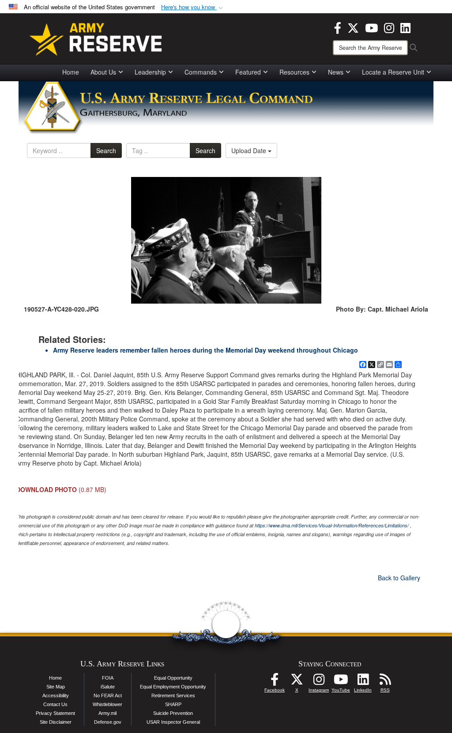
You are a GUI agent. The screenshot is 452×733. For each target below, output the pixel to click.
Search (106, 150)
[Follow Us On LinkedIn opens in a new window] (363, 681)
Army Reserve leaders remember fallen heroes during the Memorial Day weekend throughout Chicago (205, 350)
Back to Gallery (399, 577)
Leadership (150, 72)
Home (70, 72)
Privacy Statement (55, 713)
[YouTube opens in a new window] (371, 27)
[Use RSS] (385, 681)
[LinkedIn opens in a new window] (405, 27)
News (335, 72)
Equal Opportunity (173, 677)
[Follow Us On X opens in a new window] (297, 681)
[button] (193, 7)
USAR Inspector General (173, 722)
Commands (201, 72)
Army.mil (107, 713)
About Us (103, 72)
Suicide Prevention (173, 713)
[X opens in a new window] (353, 27)
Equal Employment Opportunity (173, 686)
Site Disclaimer (56, 722)
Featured (248, 72)
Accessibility (55, 695)
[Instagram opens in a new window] (389, 27)
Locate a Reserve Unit (393, 72)
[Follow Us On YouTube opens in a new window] (341, 681)
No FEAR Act (108, 695)
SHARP (173, 704)
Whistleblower (107, 704)
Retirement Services (173, 695)
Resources (294, 72)
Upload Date (249, 150)
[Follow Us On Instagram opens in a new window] (319, 681)
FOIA (107, 677)
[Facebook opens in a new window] (337, 27)
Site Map (55, 686)
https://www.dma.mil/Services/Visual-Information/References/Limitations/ (332, 525)
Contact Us (55, 704)
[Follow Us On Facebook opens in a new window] (275, 681)
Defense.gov (107, 722)
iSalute (108, 686)
